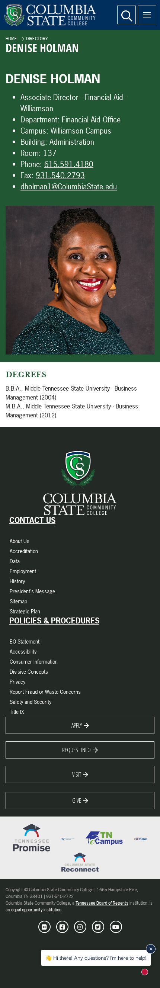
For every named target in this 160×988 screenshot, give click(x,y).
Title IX (17, 711)
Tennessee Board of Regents (102, 903)
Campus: (34, 131)
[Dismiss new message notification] (151, 949)
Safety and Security (30, 701)
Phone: (31, 164)
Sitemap (18, 601)
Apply (76, 725)
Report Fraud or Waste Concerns (45, 691)
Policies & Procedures (54, 620)
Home (11, 39)
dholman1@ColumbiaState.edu (68, 187)
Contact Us (32, 520)
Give (76, 800)
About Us (19, 541)
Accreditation (24, 551)
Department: (40, 120)
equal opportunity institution (36, 910)
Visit (76, 774)
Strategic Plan (25, 611)
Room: (30, 153)
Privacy (17, 681)
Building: (33, 142)
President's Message (32, 591)
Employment (23, 571)
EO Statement (24, 641)
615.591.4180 (68, 164)
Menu (147, 15)
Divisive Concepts (29, 671)
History (17, 581)
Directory (37, 39)
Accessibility (23, 651)
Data (15, 561)
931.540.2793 (60, 175)
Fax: (26, 175)
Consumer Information (34, 661)
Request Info (76, 750)
